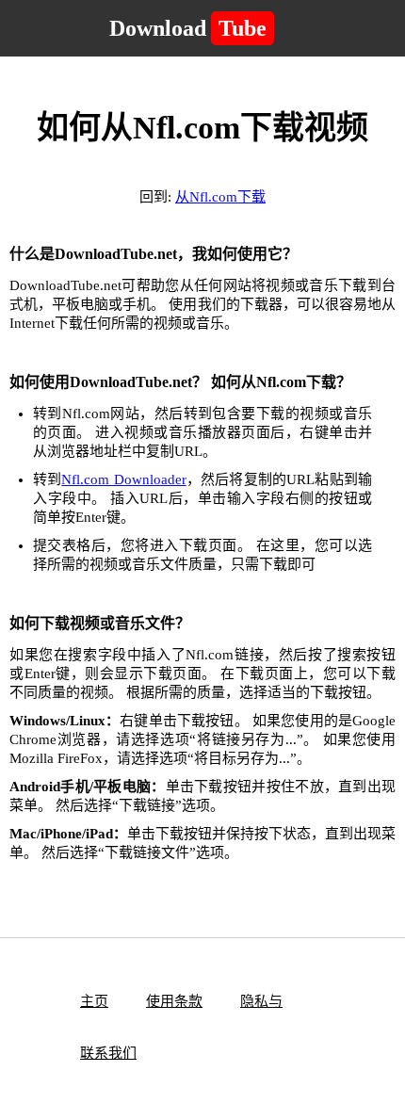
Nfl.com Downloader (123, 479)
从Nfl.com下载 (220, 196)
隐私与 (261, 1001)
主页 (94, 1001)
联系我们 (108, 1053)
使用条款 (174, 1001)
